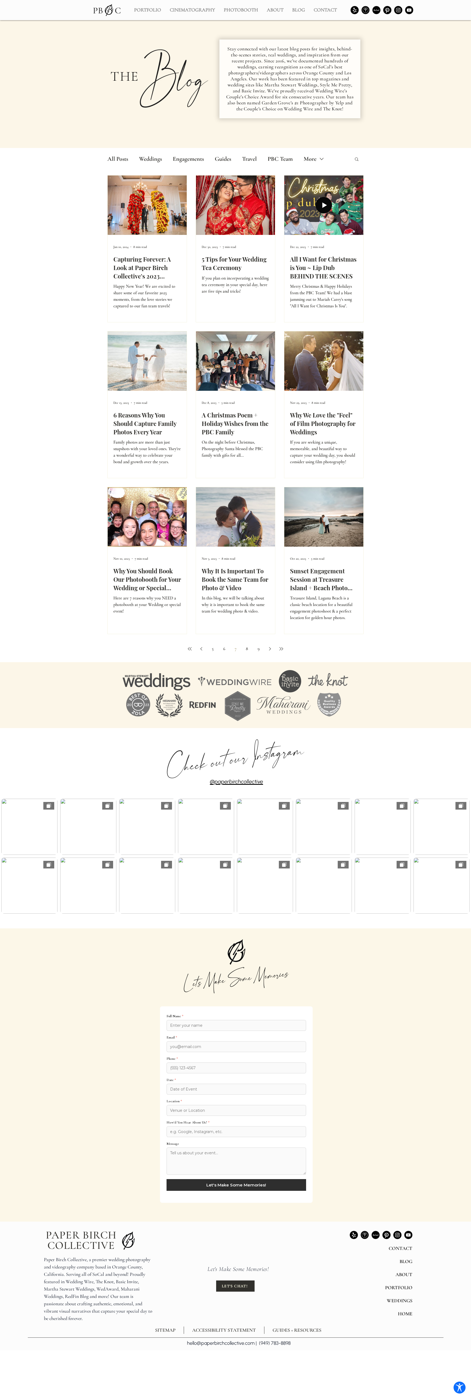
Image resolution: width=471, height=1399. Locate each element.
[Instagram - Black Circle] (398, 10)
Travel (249, 158)
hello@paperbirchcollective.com (221, 1343)
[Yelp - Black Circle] (355, 10)
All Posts (117, 158)
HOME (405, 1314)
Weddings (150, 158)
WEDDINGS (399, 1301)
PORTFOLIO (398, 1288)
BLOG (406, 1261)
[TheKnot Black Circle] (376, 10)
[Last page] (281, 649)
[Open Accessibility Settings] (460, 1388)
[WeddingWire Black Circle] (365, 10)
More (310, 158)
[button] (275, 7)
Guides (223, 158)
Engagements (188, 158)
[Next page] (270, 649)
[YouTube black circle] (409, 10)
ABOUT (403, 1274)
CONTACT (400, 1248)
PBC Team (280, 158)
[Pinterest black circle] (387, 10)
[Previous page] (201, 649)
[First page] (190, 649)
